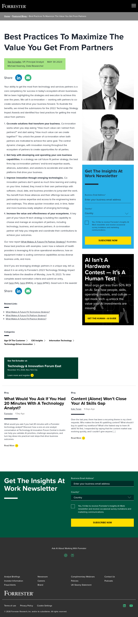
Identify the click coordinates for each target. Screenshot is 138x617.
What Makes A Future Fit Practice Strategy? (26, 318)
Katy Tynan (76, 409)
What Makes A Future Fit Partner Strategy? (43, 242)
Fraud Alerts (10, 584)
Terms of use (10, 605)
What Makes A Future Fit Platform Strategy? (26, 315)
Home (7, 16)
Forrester (8, 413)
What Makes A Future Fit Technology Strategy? (28, 311)
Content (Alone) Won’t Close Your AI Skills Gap (99, 400)
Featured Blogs (19, 16)
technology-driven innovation (18, 344)
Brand (40, 584)
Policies (74, 580)
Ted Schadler (14, 62)
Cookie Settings (44, 605)
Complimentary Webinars (83, 576)
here (11, 283)
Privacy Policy (26, 605)
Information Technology (60, 340)
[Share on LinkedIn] (18, 77)
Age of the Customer (14, 340)
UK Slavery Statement (81, 584)
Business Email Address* (95, 195)
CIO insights (37, 340)
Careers (41, 580)
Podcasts (108, 580)
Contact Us (109, 576)
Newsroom (43, 576)
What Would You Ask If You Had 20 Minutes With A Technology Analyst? (35, 403)
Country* (88, 208)
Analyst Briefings (12, 576)
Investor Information (13, 580)
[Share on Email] (28, 77)
